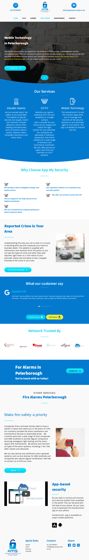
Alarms (28, 549)
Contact (28, 551)
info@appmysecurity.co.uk (74, 10)
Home (28, 545)
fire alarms (65, 56)
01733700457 (15, 10)
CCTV (27, 547)
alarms (57, 56)
